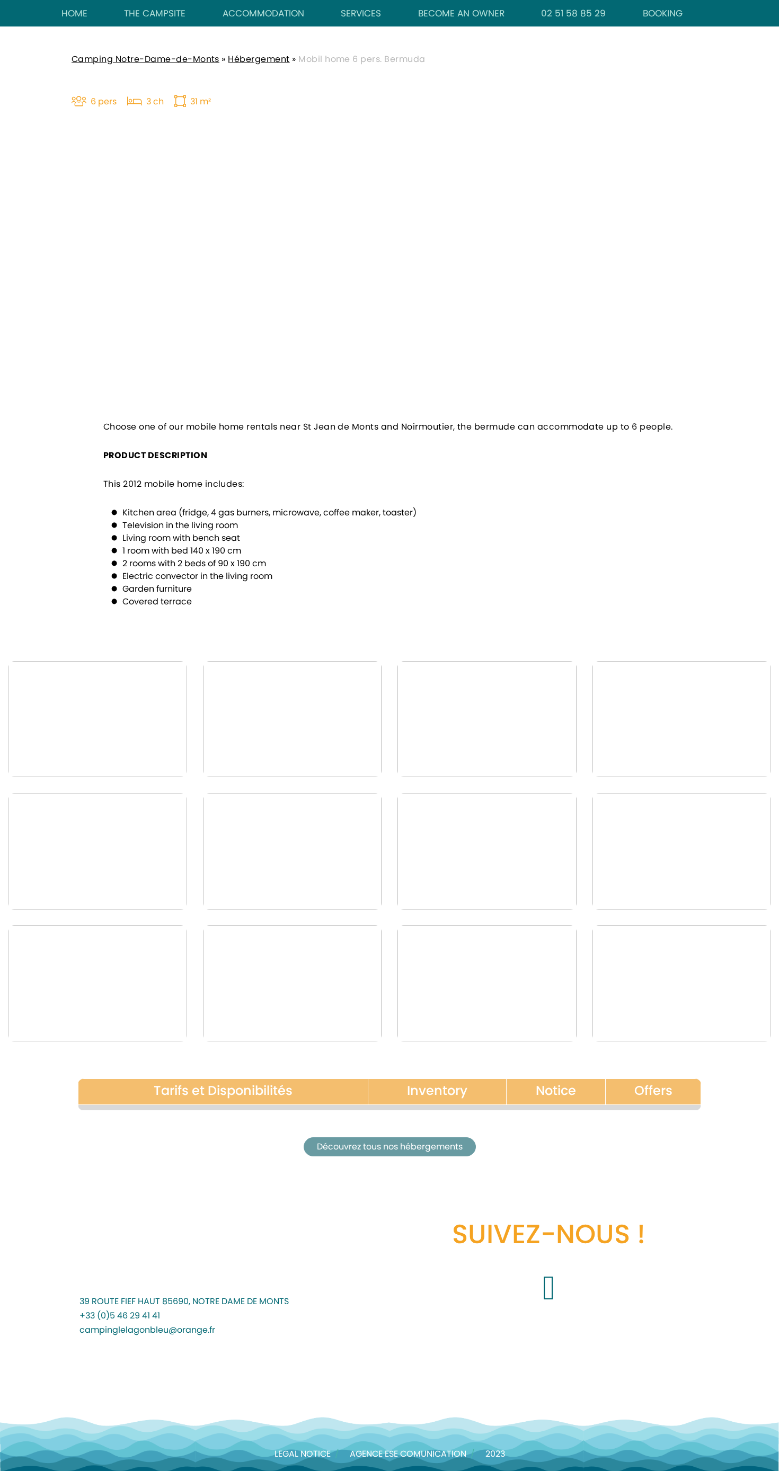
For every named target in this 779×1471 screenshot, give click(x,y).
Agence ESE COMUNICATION (408, 1454)
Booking (663, 13)
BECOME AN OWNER (461, 13)
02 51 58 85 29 (573, 13)
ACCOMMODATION (263, 13)
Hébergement (258, 59)
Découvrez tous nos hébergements (390, 1147)
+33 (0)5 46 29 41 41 (119, 1316)
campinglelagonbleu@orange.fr (147, 1330)
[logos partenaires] (157, 1378)
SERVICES (361, 13)
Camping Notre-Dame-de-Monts (145, 59)
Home (74, 13)
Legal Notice (303, 1454)
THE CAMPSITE (154, 13)
